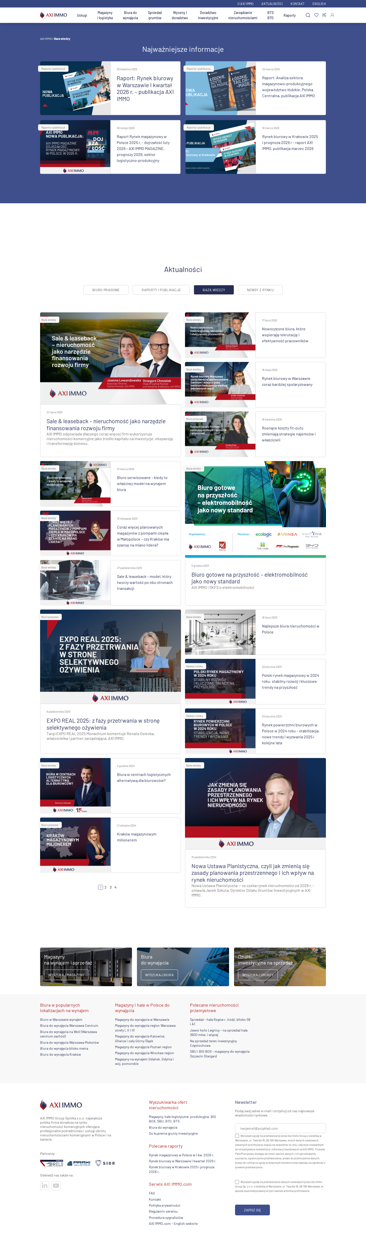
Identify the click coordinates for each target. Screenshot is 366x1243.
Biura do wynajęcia (130, 15)
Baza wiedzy (48, 319)
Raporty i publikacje (53, 68)
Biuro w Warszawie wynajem (61, 1019)
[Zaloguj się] (332, 15)
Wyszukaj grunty (258, 975)
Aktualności (272, 4)
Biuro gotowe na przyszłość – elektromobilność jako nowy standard (249, 578)
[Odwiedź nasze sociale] (44, 1185)
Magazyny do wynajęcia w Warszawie (142, 1019)
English (319, 4)
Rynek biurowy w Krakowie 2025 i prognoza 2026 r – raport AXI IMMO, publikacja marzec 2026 (290, 142)
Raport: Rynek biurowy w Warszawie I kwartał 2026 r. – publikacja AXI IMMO (145, 88)
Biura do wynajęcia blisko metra (64, 1048)
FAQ (152, 1193)
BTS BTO (270, 15)
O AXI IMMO (246, 4)
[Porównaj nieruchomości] (324, 15)
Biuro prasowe (106, 290)
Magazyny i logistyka (105, 15)
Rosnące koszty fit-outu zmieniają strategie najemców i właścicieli (289, 433)
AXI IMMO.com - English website (173, 1223)
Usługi (82, 15)
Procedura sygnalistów (166, 1217)
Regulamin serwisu (163, 1211)
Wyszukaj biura (159, 975)
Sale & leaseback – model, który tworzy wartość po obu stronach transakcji (145, 582)
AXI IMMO (46, 38)
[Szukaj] (308, 15)
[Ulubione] (316, 15)
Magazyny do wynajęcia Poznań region (143, 1047)
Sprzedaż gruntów (155, 15)
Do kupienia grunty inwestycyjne (173, 1133)
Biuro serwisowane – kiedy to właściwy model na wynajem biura (142, 483)
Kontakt (298, 4)
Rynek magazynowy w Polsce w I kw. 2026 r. (181, 1155)
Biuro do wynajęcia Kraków (60, 1054)
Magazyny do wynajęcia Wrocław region (144, 1053)
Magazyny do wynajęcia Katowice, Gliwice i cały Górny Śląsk (140, 1038)
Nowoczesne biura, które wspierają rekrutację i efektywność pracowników (285, 334)
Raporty (290, 15)
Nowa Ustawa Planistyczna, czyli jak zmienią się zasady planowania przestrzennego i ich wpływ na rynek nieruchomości (252, 872)
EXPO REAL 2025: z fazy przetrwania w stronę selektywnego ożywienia (103, 724)
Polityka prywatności (164, 1205)
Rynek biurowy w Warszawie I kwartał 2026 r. (182, 1161)
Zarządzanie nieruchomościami (242, 15)
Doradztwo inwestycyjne (208, 15)
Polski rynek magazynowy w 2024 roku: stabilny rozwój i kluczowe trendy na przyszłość (290, 681)
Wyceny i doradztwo (180, 15)
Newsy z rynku (260, 290)
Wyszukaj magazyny (66, 975)
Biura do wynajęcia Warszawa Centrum (69, 1026)
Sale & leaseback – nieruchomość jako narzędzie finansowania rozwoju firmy (106, 424)
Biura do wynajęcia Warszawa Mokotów (69, 1042)
